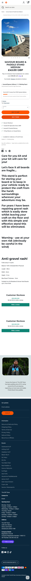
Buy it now (15, 117)
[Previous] (2, 58)
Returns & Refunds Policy (10, 424)
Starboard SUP (6, 446)
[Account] (23, 2)
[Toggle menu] (2, 2)
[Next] (29, 58)
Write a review (15, 304)
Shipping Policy (6, 427)
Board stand (6, 103)
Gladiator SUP (6, 452)
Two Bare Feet (6, 463)
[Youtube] (5, 552)
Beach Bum (5, 454)
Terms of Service (7, 429)
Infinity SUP (5, 449)
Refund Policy (6, 435)
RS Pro (4, 460)
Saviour (4, 101)
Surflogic (4, 471)
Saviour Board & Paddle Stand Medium (14, 11)
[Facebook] (2, 552)
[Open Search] (2, 7)
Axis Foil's (4, 473)
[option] (15, 37)
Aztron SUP (5, 479)
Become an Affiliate (8, 438)
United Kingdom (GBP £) (9, 562)
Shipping (13, 79)
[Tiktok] (11, 552)
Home (3, 11)
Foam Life (5, 484)
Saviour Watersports (8, 487)
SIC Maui (4, 457)
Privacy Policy (6, 432)
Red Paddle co (6, 465)
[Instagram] (8, 552)
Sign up (7, 413)
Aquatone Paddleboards (9, 476)
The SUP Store (12, 575)
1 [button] (11, 57)
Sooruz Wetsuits (7, 468)
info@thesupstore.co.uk (12, 498)
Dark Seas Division (7, 482)
